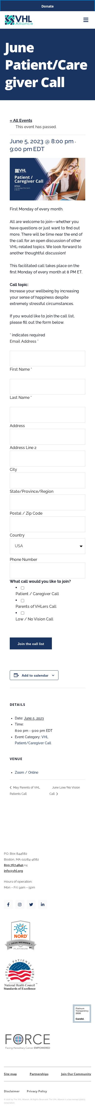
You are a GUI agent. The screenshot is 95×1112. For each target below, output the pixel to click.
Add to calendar (35, 675)
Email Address (24, 341)
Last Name (21, 397)
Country (17, 535)
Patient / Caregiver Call (37, 594)
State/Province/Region (31, 491)
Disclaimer (11, 1091)
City (13, 469)
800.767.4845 (13, 865)
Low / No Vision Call (34, 619)
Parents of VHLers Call (36, 606)
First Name (21, 369)
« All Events (21, 120)
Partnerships (39, 1074)
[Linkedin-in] (42, 904)
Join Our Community (76, 1074)
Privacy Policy (37, 1091)
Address (17, 425)
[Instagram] (19, 904)
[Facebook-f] (8, 904)
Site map (10, 1074)
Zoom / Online (26, 772)
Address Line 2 (23, 447)
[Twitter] (31, 904)
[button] (86, 20)
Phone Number (23, 559)
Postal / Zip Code (26, 513)
